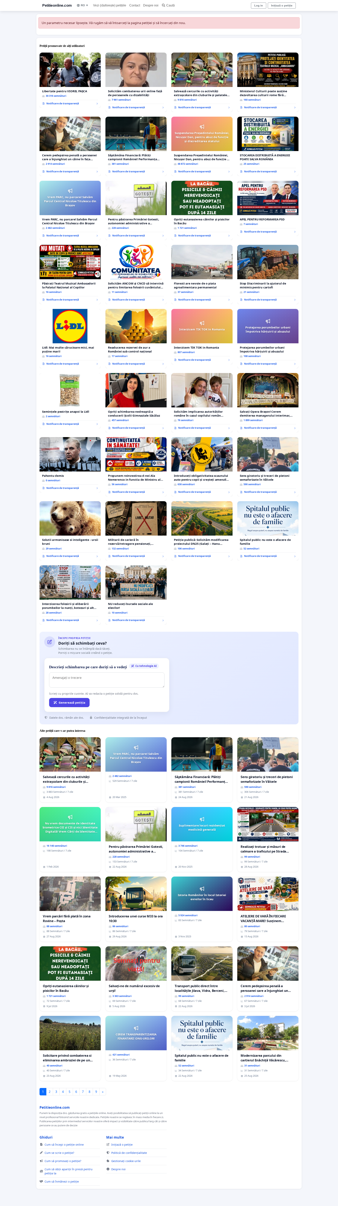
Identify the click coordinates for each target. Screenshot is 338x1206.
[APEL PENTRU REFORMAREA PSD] (267, 208)
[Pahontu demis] (70, 465)
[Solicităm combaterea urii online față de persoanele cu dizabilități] (136, 82)
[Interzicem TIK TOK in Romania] (202, 336)
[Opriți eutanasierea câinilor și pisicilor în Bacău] (202, 210)
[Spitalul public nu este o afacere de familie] (267, 531)
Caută (170, 5)
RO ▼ (84, 5)
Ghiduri (46, 1137)
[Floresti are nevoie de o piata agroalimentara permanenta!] (202, 274)
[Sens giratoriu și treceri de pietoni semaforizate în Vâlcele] (267, 467)
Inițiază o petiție (281, 5)
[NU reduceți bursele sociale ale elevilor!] (136, 595)
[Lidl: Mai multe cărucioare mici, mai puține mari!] (70, 338)
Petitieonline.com (57, 5)
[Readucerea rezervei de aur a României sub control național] (136, 338)
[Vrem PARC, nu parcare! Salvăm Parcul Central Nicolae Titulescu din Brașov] (70, 210)
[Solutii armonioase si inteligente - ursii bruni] (70, 531)
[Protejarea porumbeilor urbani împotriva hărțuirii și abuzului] (267, 338)
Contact (134, 5)
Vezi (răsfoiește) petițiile (109, 5)
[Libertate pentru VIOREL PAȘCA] (70, 80)
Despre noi (150, 5)
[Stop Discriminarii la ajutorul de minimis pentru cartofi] (267, 274)
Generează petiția (72, 702)
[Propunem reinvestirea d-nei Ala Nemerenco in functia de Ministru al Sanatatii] (136, 467)
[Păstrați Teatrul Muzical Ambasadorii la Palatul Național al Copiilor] (70, 274)
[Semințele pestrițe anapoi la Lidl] (70, 401)
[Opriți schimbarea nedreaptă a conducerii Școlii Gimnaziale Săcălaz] (136, 402)
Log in (258, 5)
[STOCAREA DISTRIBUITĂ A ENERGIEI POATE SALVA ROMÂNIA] (267, 146)
